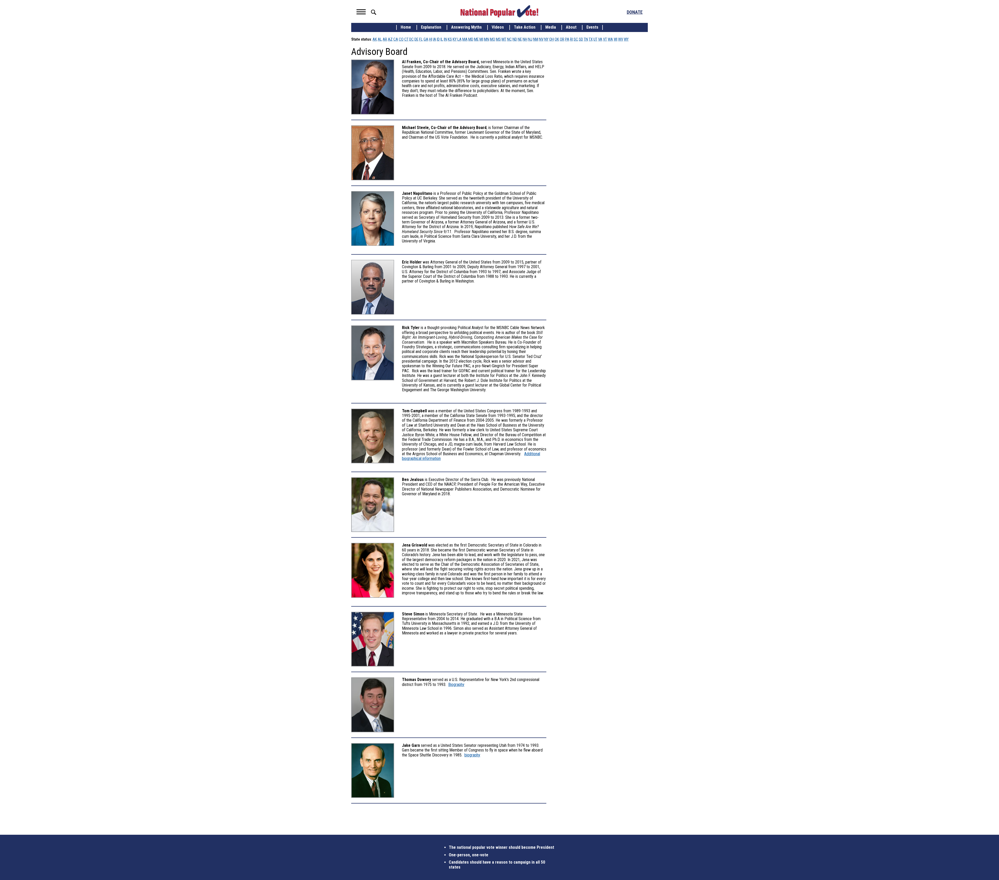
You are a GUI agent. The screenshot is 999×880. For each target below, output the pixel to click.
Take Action (524, 27)
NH (525, 39)
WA (610, 39)
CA (395, 39)
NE (520, 39)
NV (541, 39)
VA (600, 39)
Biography (456, 684)
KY (455, 39)
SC (576, 39)
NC (509, 39)
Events (592, 27)
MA (465, 39)
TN (586, 39)
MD (470, 39)
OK (557, 39)
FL (421, 39)
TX (591, 39)
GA (426, 39)
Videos (498, 27)
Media (550, 27)
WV (620, 39)
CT (406, 39)
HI (430, 39)
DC (411, 39)
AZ (390, 39)
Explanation (431, 27)
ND (515, 39)
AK (375, 39)
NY (546, 39)
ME (476, 39)
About (571, 27)
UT (595, 39)
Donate (635, 12)
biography (472, 755)
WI (615, 39)
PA (567, 39)
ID (438, 39)
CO (401, 39)
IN (445, 39)
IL (441, 39)
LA (459, 39)
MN (486, 39)
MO (492, 39)
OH (551, 39)
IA (434, 39)
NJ (530, 39)
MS (498, 39)
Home (406, 27)
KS (450, 39)
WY (626, 39)
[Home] (499, 11)
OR (562, 39)
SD (581, 39)
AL (380, 39)
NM (535, 39)
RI (571, 39)
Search (373, 12)
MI (481, 39)
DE (416, 39)
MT (504, 39)
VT (605, 39)
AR (385, 39)
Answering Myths (466, 27)
